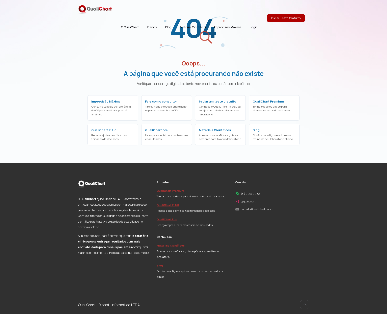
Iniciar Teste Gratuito (286, 18)
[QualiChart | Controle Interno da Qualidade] (95, 9)
